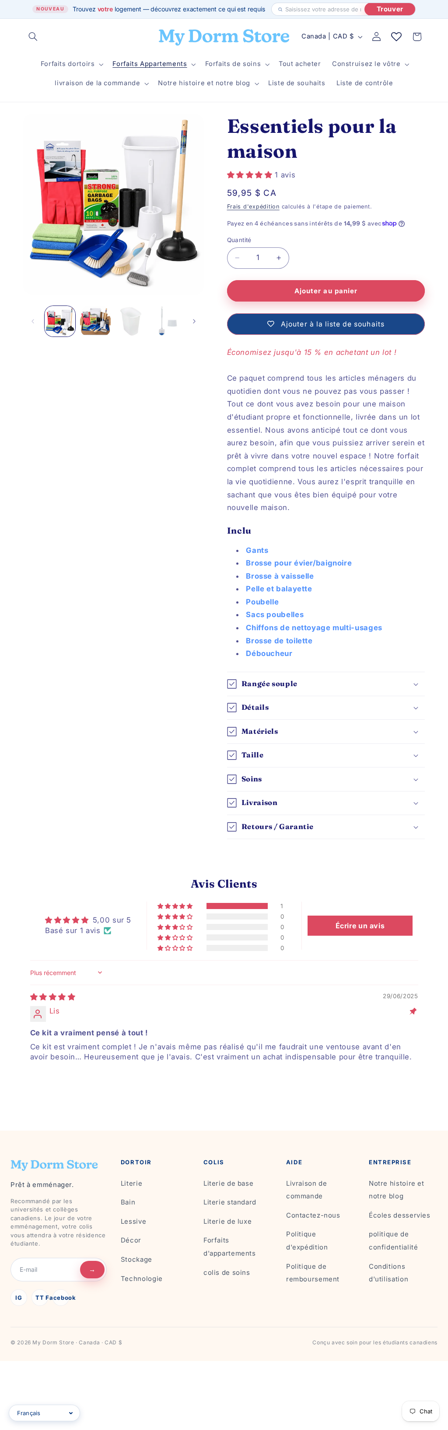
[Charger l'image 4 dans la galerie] (165, 321)
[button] (33, 37)
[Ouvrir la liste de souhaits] (396, 37)
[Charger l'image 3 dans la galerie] (130, 321)
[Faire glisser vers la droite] (194, 321)
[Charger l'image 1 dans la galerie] (60, 321)
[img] (53, 997)
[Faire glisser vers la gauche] (32, 321)
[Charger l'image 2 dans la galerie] (95, 321)
